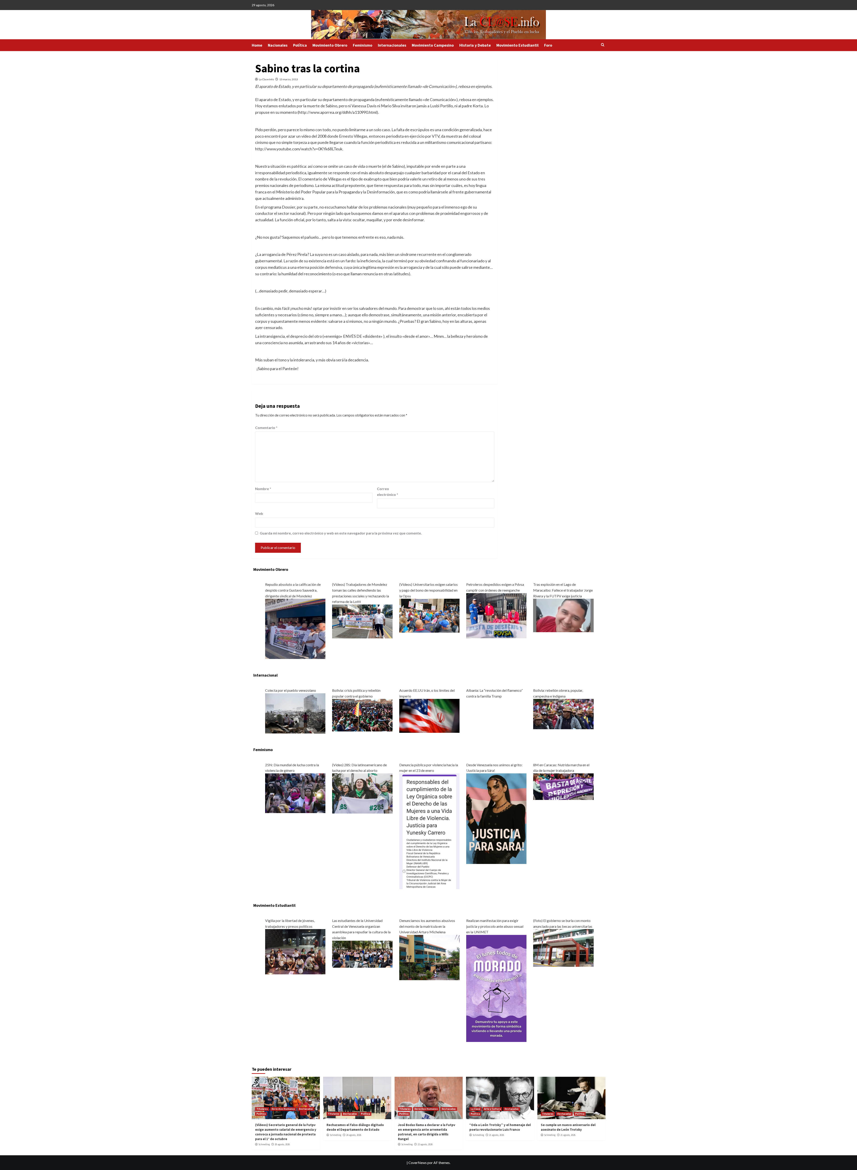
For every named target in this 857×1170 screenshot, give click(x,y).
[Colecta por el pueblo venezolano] (295, 713)
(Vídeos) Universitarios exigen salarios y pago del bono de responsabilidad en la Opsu (428, 590)
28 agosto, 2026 (282, 1144)
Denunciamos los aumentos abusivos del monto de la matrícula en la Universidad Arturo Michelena (427, 926)
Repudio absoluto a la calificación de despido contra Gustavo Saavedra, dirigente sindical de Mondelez (293, 590)
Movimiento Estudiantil (517, 45)
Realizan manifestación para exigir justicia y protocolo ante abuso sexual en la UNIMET (494, 926)
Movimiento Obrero (329, 45)
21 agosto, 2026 (496, 1135)
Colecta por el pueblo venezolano (290, 690)
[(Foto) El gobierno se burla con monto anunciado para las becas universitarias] (563, 947)
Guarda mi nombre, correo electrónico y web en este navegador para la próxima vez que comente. (341, 533)
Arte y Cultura (492, 1108)
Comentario (266, 427)
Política (300, 45)
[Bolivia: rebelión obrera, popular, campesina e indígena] (563, 713)
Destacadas (306, 1108)
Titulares (262, 1108)
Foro (548, 45)
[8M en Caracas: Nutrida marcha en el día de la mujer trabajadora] (563, 786)
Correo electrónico (387, 492)
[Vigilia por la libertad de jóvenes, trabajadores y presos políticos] (295, 951)
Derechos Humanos (283, 1108)
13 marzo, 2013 (288, 79)
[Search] (602, 45)
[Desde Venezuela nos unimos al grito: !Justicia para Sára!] (496, 818)
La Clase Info (266, 79)
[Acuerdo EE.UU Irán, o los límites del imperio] (429, 715)
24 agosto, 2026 (353, 1135)
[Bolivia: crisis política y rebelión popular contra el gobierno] (362, 714)
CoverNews (417, 1162)
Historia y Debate (475, 45)
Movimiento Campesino (433, 45)
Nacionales (277, 45)
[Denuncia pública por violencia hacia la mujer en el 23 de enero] (429, 831)
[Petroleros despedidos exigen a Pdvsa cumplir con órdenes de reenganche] (496, 615)
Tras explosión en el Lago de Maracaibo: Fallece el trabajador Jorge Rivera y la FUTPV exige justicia (563, 590)
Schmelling (264, 1144)
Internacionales (392, 45)
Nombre (263, 489)
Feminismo (362, 45)
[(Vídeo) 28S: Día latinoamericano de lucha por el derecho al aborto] (362, 793)
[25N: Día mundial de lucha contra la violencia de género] (295, 793)
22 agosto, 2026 (425, 1144)
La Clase (475, 1108)
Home (257, 45)
